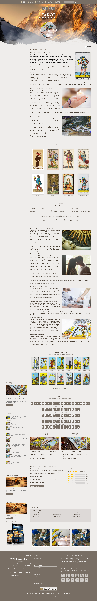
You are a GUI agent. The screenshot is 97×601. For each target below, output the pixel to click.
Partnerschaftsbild (38, 558)
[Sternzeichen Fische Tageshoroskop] (86, 580)
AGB (49, 596)
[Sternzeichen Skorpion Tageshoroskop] (68, 580)
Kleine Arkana (42, 47)
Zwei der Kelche (36, 514)
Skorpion (85, 211)
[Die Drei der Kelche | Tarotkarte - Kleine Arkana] (16, 450)
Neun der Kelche (56, 518)
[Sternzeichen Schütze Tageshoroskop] (72, 580)
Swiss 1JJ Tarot (38, 195)
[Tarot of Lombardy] (41, 537)
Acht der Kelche (56, 516)
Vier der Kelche (36, 518)
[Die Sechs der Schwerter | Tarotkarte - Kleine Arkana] (61, 537)
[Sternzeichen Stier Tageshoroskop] (68, 575)
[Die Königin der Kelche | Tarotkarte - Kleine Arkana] (16, 428)
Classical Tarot (68, 170)
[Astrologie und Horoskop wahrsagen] (39, 2)
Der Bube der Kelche (60, 385)
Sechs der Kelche (57, 512)
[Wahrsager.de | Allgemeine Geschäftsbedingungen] (16, 487)
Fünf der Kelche (36, 520)
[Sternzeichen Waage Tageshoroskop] (63, 580)
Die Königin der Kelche (77, 385)
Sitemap (53, 596)
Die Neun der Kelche (43, 385)
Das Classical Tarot (38, 574)
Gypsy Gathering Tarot (68, 195)
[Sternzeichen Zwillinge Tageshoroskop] (72, 575)
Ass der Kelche (36, 512)
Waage (80, 211)
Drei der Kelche (36, 516)
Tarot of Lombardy (83, 170)
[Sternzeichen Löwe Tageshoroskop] (82, 575)
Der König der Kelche (86, 385)
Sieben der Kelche (57, 514)
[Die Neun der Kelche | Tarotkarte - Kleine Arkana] (16, 417)
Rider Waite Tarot (83, 195)
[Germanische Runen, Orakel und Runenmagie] (31, 2)
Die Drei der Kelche (52, 370)
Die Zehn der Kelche (52, 385)
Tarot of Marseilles (53, 170)
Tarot (37, 47)
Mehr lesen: (38, 458)
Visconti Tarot (53, 195)
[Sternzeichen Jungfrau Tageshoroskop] (86, 575)
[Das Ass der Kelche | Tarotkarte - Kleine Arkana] (16, 422)
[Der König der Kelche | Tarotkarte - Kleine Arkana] (16, 444)
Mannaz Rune (37, 578)
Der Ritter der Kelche (69, 385)
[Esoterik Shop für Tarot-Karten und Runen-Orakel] (58, 2)
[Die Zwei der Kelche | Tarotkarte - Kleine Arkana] (16, 461)
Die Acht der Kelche (35, 385)
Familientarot (37, 560)
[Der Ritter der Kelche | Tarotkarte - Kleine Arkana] (16, 395)
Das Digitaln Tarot (38, 569)
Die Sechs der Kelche (77, 370)
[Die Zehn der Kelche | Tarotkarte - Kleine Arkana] (44, 449)
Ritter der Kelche (75, 435)
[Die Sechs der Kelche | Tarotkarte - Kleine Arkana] (16, 439)
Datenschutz (59, 596)
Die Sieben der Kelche (86, 370)
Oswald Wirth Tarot (38, 581)
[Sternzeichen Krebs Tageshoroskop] (77, 575)
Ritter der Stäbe (37, 567)
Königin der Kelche (76, 516)
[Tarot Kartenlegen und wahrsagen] (24, 2)
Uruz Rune (36, 563)
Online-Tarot (37, 576)
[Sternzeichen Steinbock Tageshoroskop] (77, 580)
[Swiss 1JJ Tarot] (81, 537)
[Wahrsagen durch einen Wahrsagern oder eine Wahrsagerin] (49, 2)
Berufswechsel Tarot (38, 583)
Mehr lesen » (9, 405)
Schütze (89, 211)
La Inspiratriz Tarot (38, 170)
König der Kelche (76, 518)
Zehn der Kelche (45, 435)
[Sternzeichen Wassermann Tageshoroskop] (82, 580)
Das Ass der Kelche (35, 370)
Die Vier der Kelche (61, 370)
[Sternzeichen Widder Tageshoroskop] (63, 575)
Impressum (65, 596)
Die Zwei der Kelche (44, 370)
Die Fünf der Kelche (69, 370)
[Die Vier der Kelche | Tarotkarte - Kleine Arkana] (16, 433)
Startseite (32, 47)
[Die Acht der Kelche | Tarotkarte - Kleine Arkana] (16, 456)
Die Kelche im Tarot (10, 413)
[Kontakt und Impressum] (16, 514)
